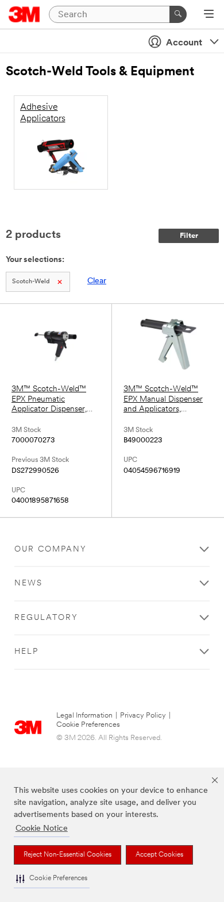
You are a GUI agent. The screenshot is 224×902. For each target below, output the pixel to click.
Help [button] (26, 651)
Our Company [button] (50, 549)
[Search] (178, 14)
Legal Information (84, 715)
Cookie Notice (42, 828)
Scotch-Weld (30, 282)
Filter (189, 236)
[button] (52, 878)
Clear (96, 281)
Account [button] (184, 43)
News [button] (28, 583)
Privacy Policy (143, 715)
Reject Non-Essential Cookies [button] (67, 854)
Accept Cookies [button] (159, 854)
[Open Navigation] (209, 15)
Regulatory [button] (46, 618)
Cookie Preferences (88, 724)
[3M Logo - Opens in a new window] (24, 14)
